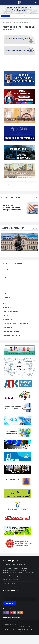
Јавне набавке (7, 319)
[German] (10, 618)
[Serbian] (17, 618)
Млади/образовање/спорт (11, 277)
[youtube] (11, 612)
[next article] (33, 16)
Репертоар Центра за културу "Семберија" (16, 323)
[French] (8, 618)
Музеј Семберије (8, 327)
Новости (5, 303)
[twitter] (14, 612)
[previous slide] (33, 197)
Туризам (5, 281)
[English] (6, 618)
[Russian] (15, 618)
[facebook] (4, 612)
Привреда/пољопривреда (11, 285)
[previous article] (36, 16)
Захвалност (23, 626)
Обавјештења (5, 15)
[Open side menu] (2, 2)
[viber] (7, 612)
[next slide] (36, 197)
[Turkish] (19, 618)
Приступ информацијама (11, 331)
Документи (6, 293)
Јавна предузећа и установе (11, 289)
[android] (18, 612)
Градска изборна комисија (11, 335)
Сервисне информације (10, 311)
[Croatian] (4, 618)
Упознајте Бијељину (9, 269)
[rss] (21, 612)
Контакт (31, 626)
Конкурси (6, 315)
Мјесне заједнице (8, 273)
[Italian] (12, 618)
